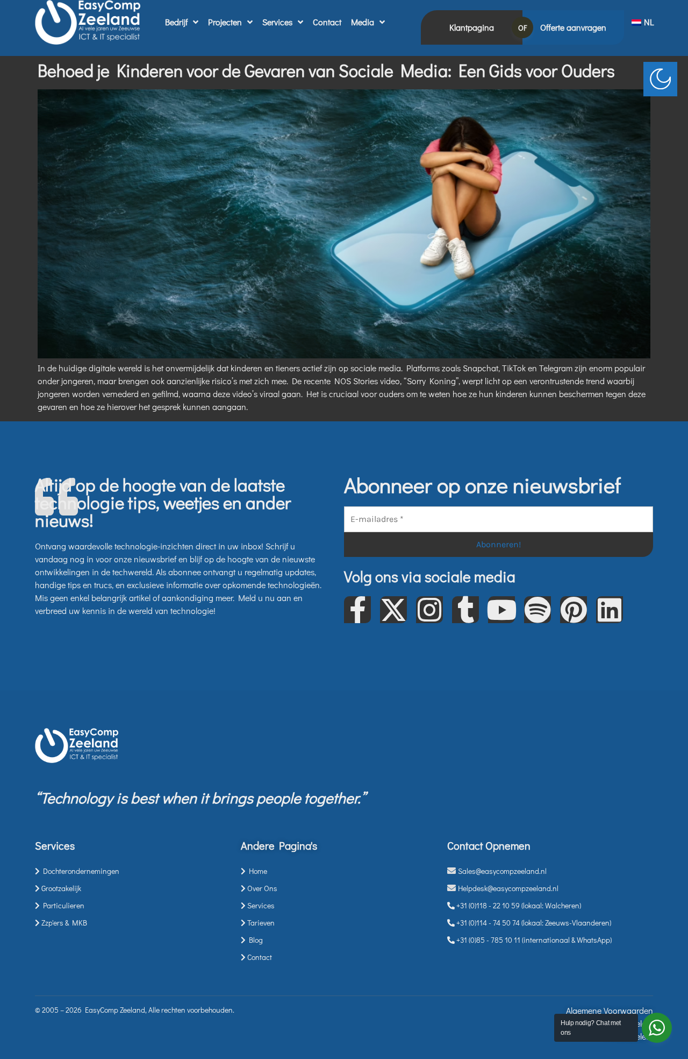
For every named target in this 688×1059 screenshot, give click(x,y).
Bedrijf (176, 21)
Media (362, 21)
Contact (327, 21)
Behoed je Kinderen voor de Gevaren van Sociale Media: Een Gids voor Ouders (326, 70)
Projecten (225, 21)
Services (277, 21)
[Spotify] (537, 609)
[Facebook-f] (357, 609)
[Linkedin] (609, 609)
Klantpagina (471, 27)
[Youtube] (501, 609)
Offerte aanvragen (573, 27)
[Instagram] (429, 609)
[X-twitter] (393, 609)
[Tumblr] (465, 609)
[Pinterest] (573, 609)
